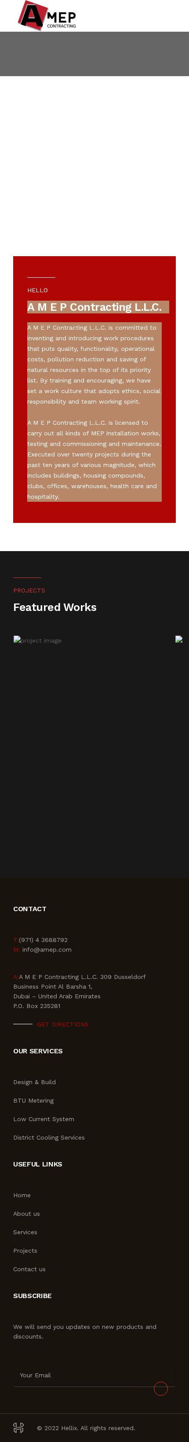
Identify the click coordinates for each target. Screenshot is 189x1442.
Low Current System (43, 1118)
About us (26, 1213)
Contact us (29, 1269)
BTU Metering (33, 1100)
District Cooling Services (49, 1137)
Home (22, 1195)
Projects (25, 1250)
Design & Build (34, 1081)
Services (25, 1232)
